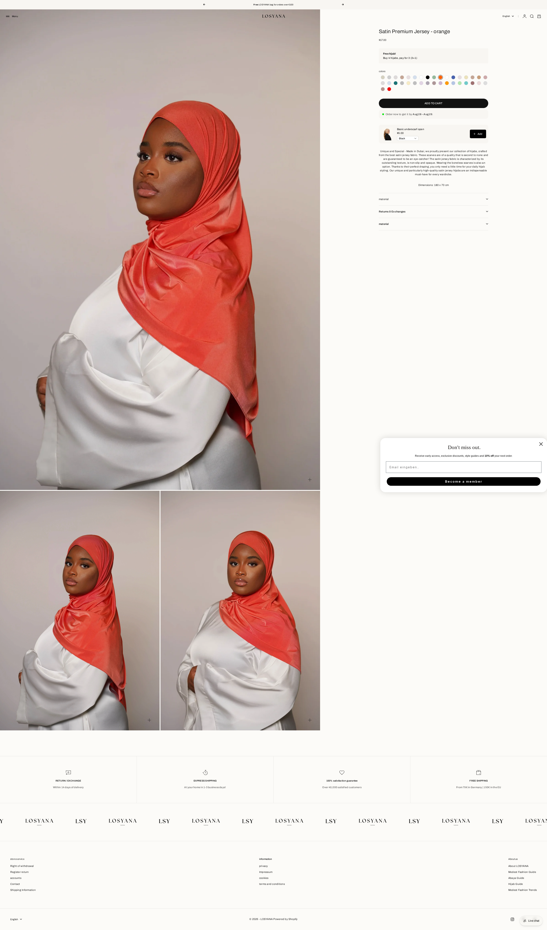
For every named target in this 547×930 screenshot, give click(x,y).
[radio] (382, 77)
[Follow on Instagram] (512, 919)
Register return (19, 872)
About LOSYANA (518, 866)
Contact (15, 884)
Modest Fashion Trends (522, 889)
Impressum (265, 872)
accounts (15, 878)
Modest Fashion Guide (522, 872)
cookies (264, 878)
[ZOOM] (310, 479)
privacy (263, 866)
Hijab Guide (515, 884)
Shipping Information (23, 889)
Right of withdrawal (22, 866)
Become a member (463, 481)
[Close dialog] (541, 444)
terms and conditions (272, 884)
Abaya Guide (516, 878)
